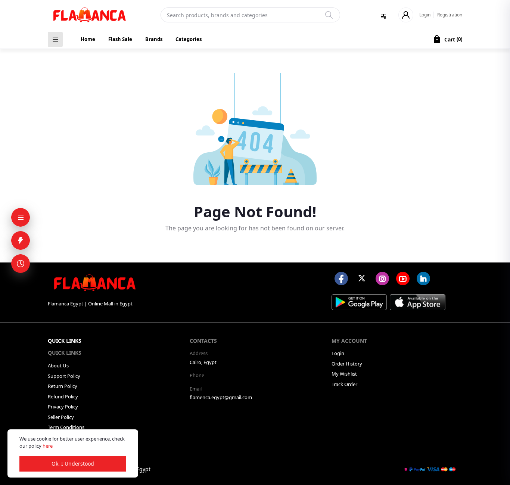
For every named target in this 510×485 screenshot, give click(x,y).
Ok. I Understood (73, 463)
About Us (58, 365)
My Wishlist (344, 373)
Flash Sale (120, 39)
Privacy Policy (63, 406)
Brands (153, 39)
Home (88, 39)
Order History (347, 363)
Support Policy (64, 376)
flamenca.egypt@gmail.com (221, 397)
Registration (449, 15)
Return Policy (62, 386)
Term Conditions (66, 427)
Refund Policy (63, 396)
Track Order (344, 384)
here (48, 445)
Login (424, 15)
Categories (188, 39)
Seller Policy (61, 417)
